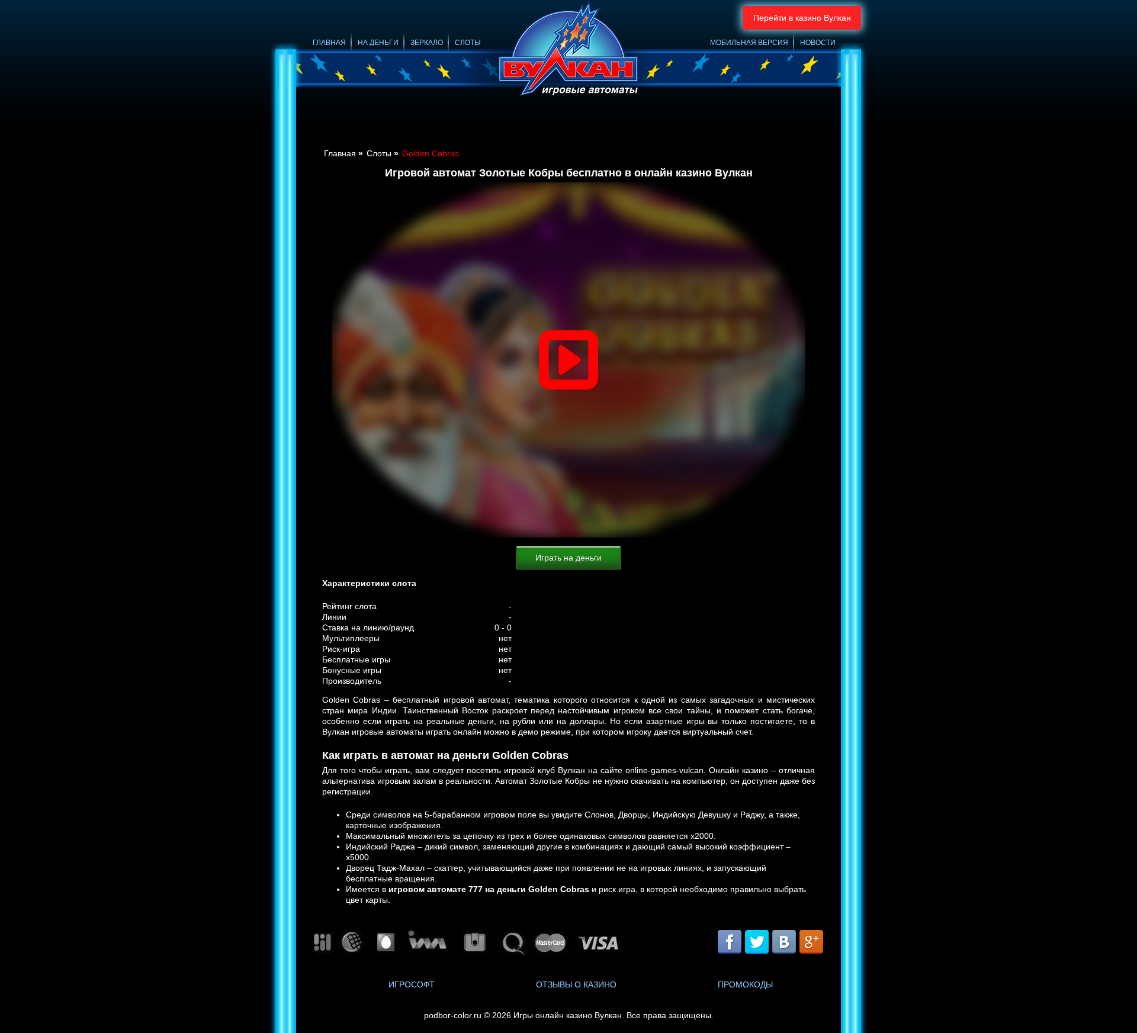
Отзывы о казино (576, 984)
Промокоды (745, 984)
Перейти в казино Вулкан (802, 17)
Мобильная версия (749, 42)
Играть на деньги (568, 557)
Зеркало (426, 42)
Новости (818, 42)
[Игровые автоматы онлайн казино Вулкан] (568, 50)
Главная (329, 42)
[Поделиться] (770, 943)
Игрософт (411, 984)
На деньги (378, 42)
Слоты (468, 42)
